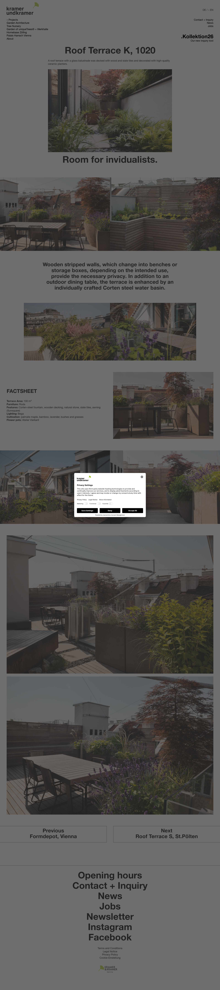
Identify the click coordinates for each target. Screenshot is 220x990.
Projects (13, 20)
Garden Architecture (18, 23)
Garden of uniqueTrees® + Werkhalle (27, 29)
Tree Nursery (14, 26)
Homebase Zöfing (17, 32)
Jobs (210, 26)
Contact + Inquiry (203, 20)
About (10, 39)
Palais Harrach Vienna (19, 36)
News (210, 23)
